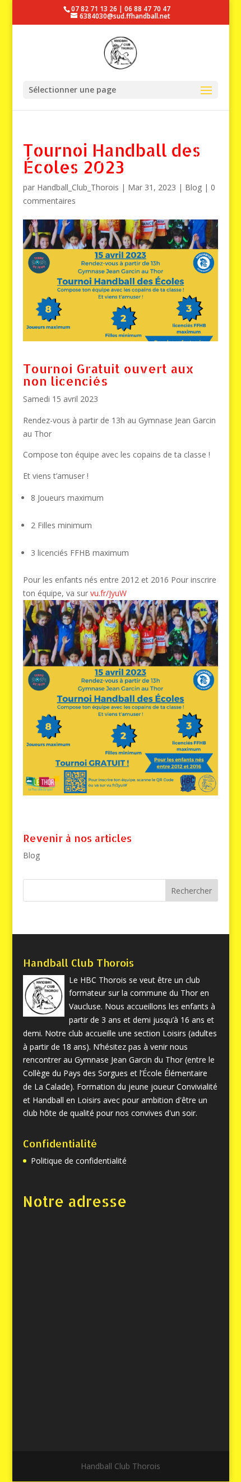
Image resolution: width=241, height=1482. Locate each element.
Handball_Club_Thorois (78, 187)
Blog (193, 187)
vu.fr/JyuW (108, 593)
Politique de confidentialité (79, 1160)
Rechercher (191, 890)
